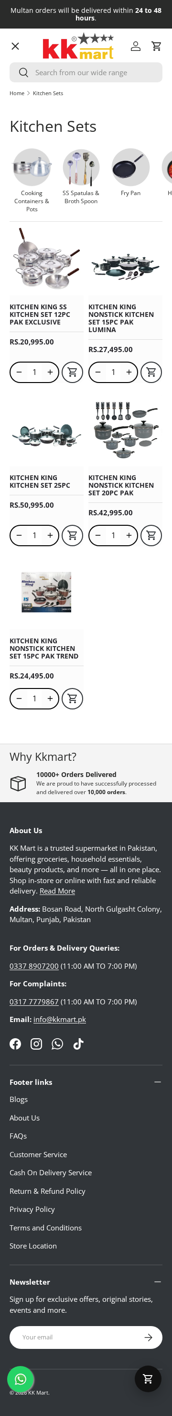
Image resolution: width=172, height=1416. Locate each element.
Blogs (19, 1099)
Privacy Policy (32, 1209)
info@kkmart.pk (59, 1019)
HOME (28, 64)
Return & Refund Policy (48, 1191)
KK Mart (38, 1392)
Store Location (33, 1245)
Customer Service (38, 1154)
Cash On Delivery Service (51, 1172)
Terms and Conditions (46, 1227)
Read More (57, 890)
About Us (25, 1117)
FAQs (18, 1136)
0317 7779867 (34, 1001)
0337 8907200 (34, 966)
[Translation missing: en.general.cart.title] (148, 1379)
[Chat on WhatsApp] (20, 1379)
